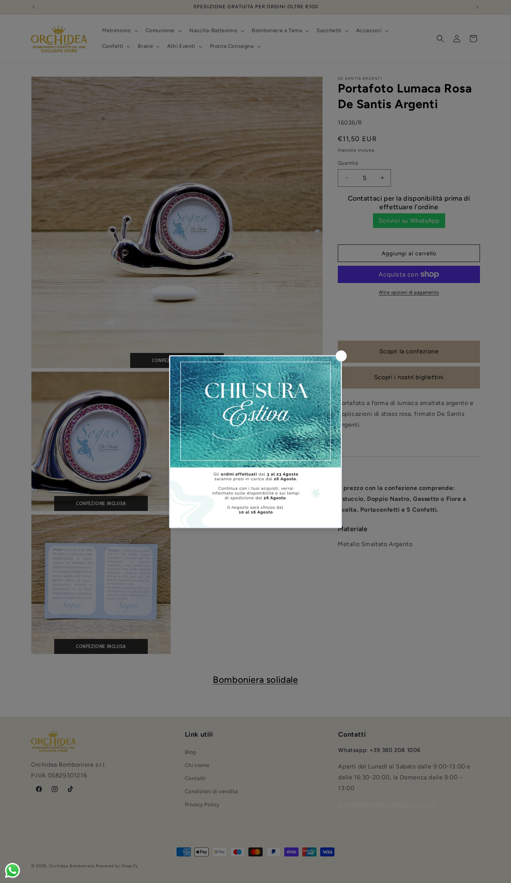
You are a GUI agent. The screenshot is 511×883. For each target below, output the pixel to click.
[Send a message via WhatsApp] (12, 870)
